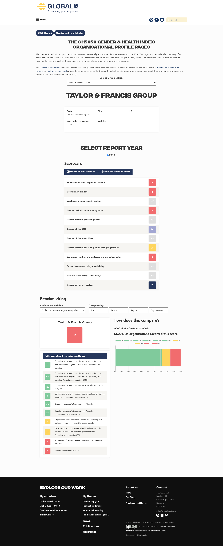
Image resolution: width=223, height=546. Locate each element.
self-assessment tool (57, 71)
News (86, 521)
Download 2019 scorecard (82, 171)
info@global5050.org (166, 511)
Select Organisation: (111, 78)
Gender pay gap (91, 501)
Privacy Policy (168, 522)
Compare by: (96, 305)
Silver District (142, 535)
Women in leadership (93, 510)
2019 (112, 155)
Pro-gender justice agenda (96, 514)
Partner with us (136, 503)
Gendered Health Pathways (53, 510)
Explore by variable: (52, 305)
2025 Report (45, 33)
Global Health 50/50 (49, 501)
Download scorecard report (116, 171)
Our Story (131, 497)
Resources (90, 532)
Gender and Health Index (69, 33)
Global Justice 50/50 (50, 505)
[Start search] (168, 19)
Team (128, 492)
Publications (91, 526)
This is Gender (47, 514)
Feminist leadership (92, 505)
